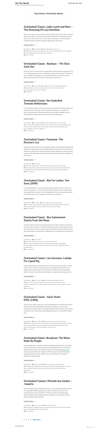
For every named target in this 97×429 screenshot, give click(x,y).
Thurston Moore (51, 327)
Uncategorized (63, 86)
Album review (32, 243)
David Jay (41, 88)
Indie (63, 366)
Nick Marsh (55, 245)
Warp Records (27, 370)
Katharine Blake (62, 243)
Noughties (33, 206)
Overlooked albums (31, 53)
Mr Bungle (26, 169)
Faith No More (35, 167)
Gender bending (57, 323)
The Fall (35, 128)
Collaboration (38, 125)
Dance (54, 123)
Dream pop (43, 204)
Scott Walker (53, 206)
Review (55, 241)
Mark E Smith (33, 126)
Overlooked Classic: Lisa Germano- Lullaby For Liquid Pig (47, 259)
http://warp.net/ (64, 350)
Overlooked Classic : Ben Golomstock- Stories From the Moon (45, 218)
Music (25, 53)
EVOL (40, 323)
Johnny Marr (48, 282)
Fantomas (42, 167)
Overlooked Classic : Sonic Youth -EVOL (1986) (43, 298)
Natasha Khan (27, 206)
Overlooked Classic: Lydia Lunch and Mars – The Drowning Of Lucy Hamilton (48, 28)
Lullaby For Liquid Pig (29, 284)
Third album (43, 90)
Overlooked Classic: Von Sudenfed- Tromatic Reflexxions (43, 102)
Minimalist (68, 51)
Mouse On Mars (41, 126)
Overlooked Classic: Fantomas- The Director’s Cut (43, 141)
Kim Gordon (26, 325)
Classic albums (49, 49)
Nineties (36, 409)
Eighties (27, 51)
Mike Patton (67, 167)
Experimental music (34, 51)
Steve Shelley (43, 327)
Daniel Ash (35, 88)
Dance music (49, 125)
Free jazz (47, 167)
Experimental (28, 167)
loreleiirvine (28, 49)
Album (43, 49)
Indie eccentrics (68, 323)
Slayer (59, 169)
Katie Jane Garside (28, 245)
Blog (80, 3)
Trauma (68, 284)
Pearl (48, 206)
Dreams (36, 282)
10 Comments (28, 92)
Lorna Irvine (56, 49)
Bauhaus (31, 88)
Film (45, 166)
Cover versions (39, 166)
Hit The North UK (73, 3)
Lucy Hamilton (55, 51)
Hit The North (22, 3)
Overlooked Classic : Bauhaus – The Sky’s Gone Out (47, 65)
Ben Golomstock (40, 243)
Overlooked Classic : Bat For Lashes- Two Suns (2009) (46, 182)
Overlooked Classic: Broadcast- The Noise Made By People (47, 339)
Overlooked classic (41, 53)
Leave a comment (29, 55)
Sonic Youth (37, 327)
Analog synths (31, 366)
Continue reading (29, 45)
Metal (62, 167)
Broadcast (37, 366)
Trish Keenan (62, 368)
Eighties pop (49, 204)
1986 (26, 323)
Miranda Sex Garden (44, 245)
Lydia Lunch (63, 51)
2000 (26, 366)
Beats (33, 125)
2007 (26, 125)
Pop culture (63, 166)
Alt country (31, 282)
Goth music (42, 51)
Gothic (45, 88)
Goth (61, 204)
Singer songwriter (61, 284)
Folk (40, 282)
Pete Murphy (36, 90)
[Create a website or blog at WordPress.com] (23, 426)
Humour (48, 166)
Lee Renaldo (33, 325)
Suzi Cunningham (28, 128)
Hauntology (58, 366)
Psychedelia (55, 368)
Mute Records (30, 409)
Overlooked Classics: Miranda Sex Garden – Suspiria (48, 382)
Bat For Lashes (28, 204)
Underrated (26, 286)
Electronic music (56, 125)
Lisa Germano (55, 282)
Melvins (58, 167)
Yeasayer (58, 206)
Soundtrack (49, 53)
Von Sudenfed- (41, 128)
